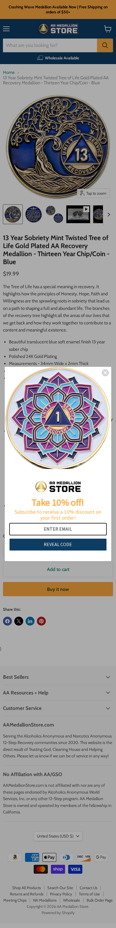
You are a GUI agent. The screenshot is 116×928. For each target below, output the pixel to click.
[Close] (105, 372)
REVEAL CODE (58, 544)
